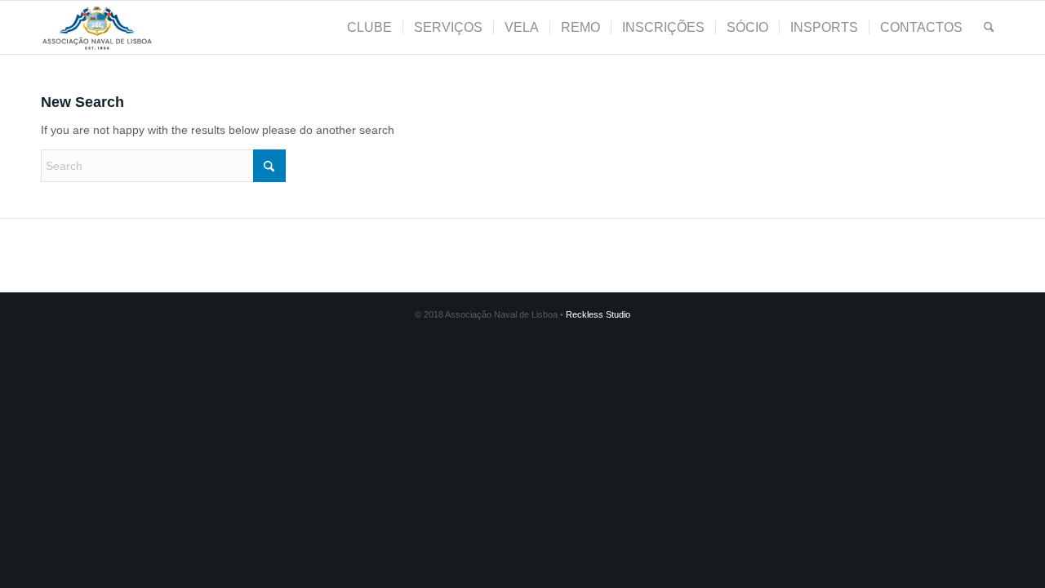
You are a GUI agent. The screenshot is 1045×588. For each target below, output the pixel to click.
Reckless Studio (598, 314)
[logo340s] (97, 27)
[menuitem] (369, 27)
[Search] (989, 27)
